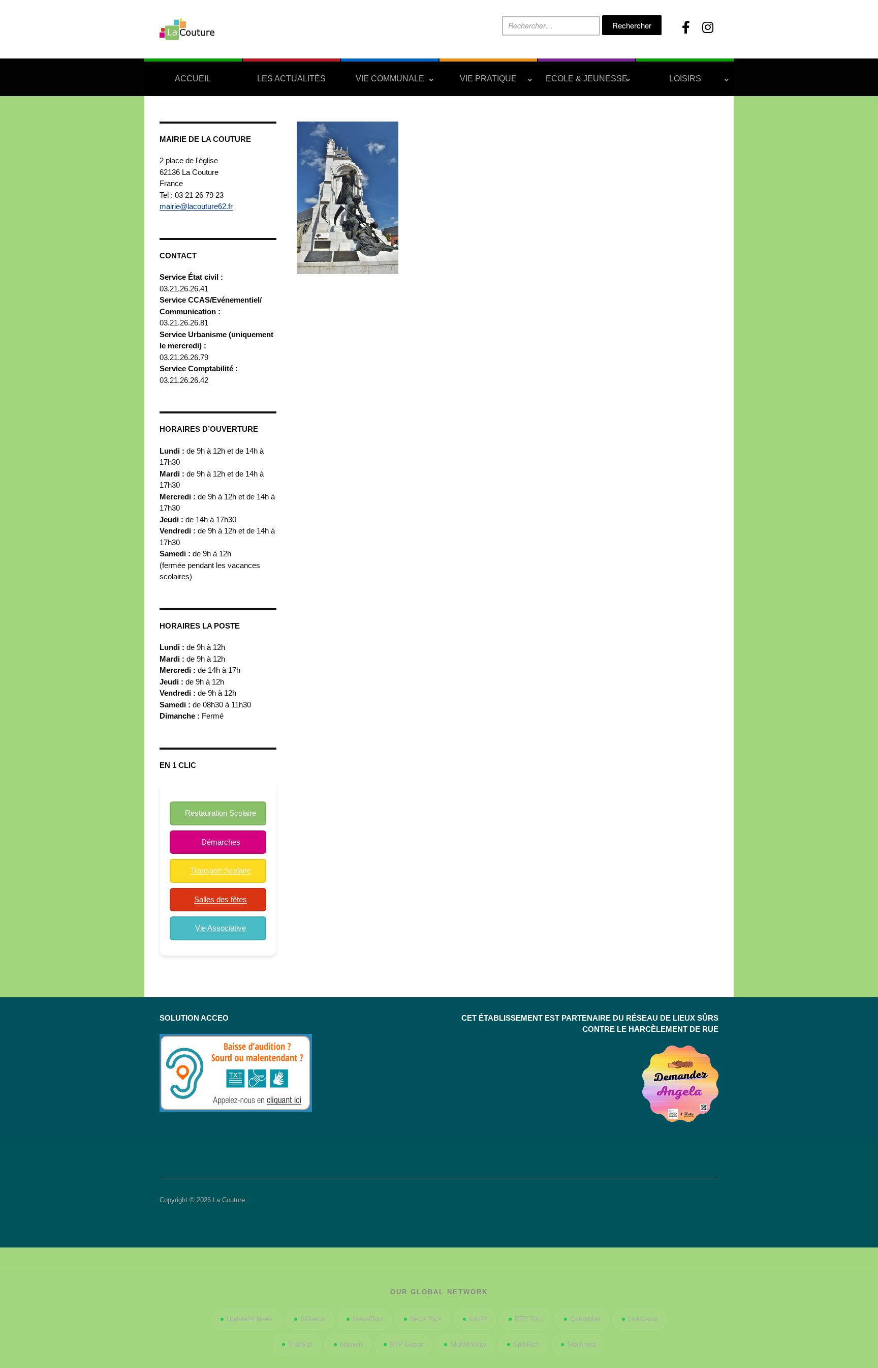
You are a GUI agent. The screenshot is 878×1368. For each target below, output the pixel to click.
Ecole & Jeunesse (587, 78)
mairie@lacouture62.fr (196, 206)
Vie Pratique (488, 78)
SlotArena (581, 1344)
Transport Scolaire (221, 870)
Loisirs (685, 78)
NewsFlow (368, 1319)
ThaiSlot (300, 1344)
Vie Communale (390, 78)
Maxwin (351, 1344)
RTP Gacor (406, 1344)
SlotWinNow (468, 1344)
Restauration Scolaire (220, 813)
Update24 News (250, 1319)
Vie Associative (220, 928)
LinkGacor (643, 1319)
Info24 (478, 1319)
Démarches (220, 842)
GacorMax (585, 1319)
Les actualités (291, 78)
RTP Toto (529, 1319)
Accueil (193, 78)
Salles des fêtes (220, 899)
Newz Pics (426, 1319)
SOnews (312, 1319)
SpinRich (526, 1344)
